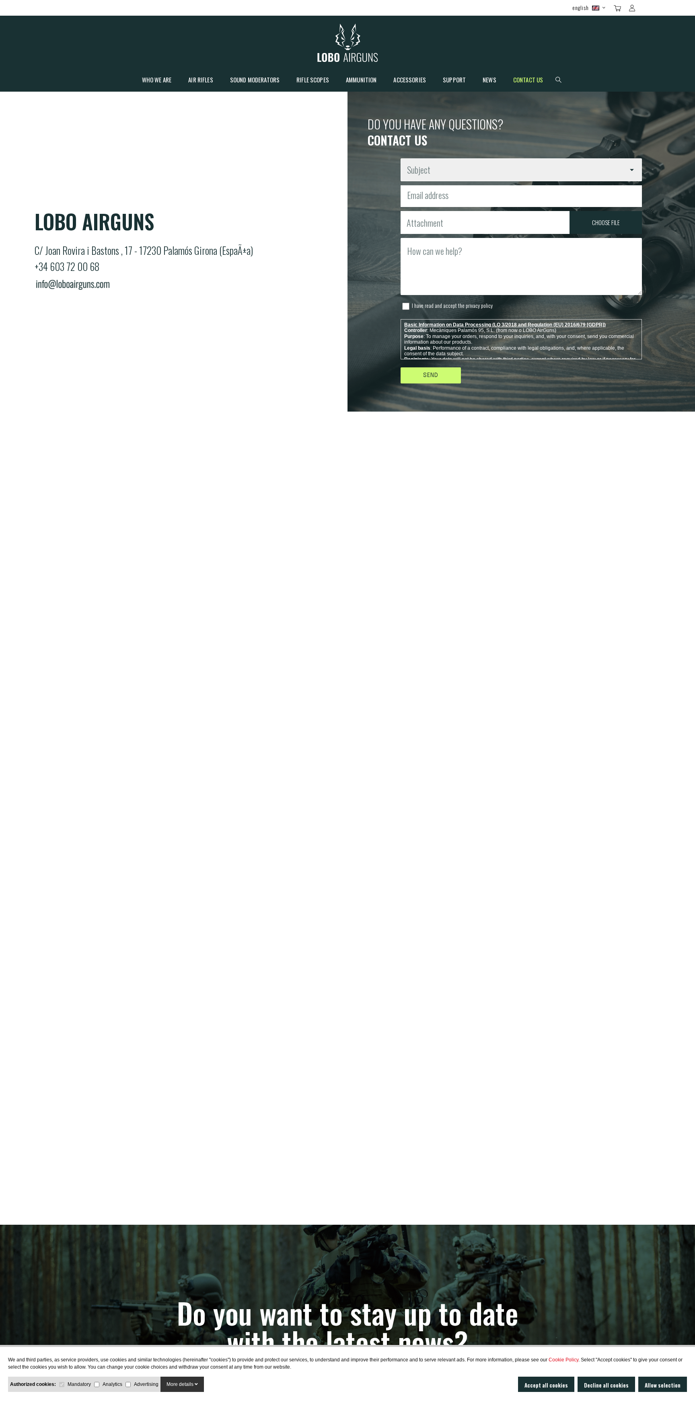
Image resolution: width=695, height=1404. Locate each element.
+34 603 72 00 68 (67, 266)
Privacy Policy (479, 305)
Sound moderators (255, 80)
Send (430, 375)
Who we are (157, 80)
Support (454, 80)
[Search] (646, 7)
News (489, 80)
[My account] (632, 8)
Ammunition (361, 80)
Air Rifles (200, 80)
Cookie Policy (563, 1360)
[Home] (348, 45)
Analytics (112, 1384)
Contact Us (528, 80)
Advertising (146, 1384)
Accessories (409, 80)
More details (181, 1384)
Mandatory (79, 1384)
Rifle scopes (312, 80)
